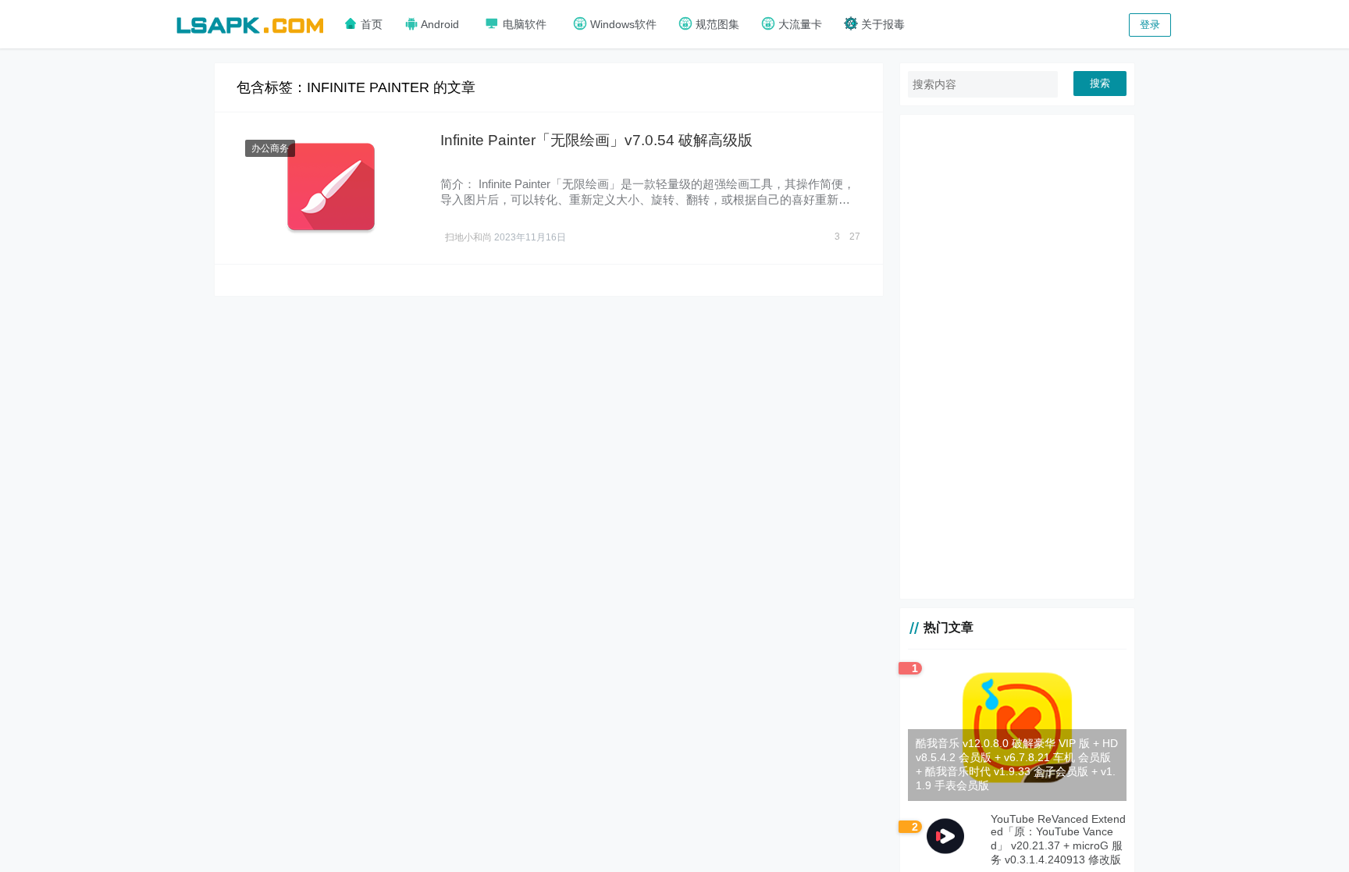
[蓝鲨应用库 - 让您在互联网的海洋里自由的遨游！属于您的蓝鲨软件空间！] (250, 23)
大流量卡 (798, 24)
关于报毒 (881, 24)
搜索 (1100, 83)
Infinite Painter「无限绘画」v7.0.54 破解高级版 (596, 140)
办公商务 (270, 148)
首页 (370, 24)
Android (438, 24)
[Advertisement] (1017, 357)
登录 (1150, 24)
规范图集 (715, 24)
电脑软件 (523, 24)
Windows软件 (622, 24)
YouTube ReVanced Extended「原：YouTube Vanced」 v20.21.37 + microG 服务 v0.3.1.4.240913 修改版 (1058, 839)
